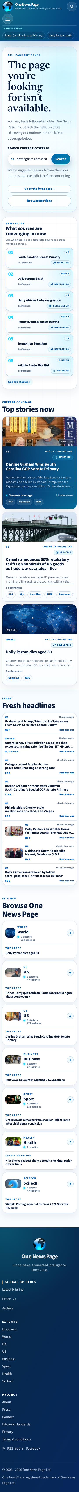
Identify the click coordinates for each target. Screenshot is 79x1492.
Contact (8, 1417)
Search (60, 159)
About (6, 1402)
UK (26, 972)
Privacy (7, 1431)
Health (29, 1143)
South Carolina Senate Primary (23, 36)
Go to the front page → (39, 189)
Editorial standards (16, 1424)
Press (6, 1409)
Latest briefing (12, 1289)
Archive (7, 1308)
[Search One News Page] (72, 6)
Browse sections (39, 200)
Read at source (66, 729)
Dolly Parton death (60, 36)
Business (31, 1059)
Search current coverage (29, 148)
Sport (28, 1099)
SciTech (30, 1183)
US (26, 1016)
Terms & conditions (16, 1439)
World (23, 932)
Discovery (9, 1329)
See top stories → (19, 382)
